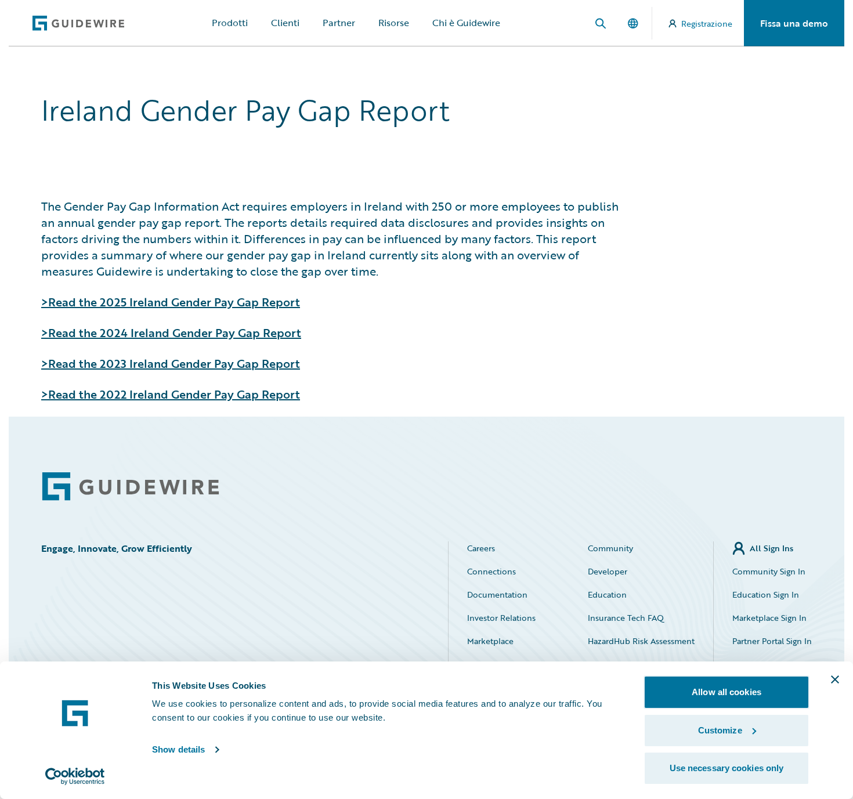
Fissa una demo (794, 23)
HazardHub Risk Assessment (641, 641)
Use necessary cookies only (727, 768)
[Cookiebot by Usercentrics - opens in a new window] (75, 776)
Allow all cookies (726, 692)
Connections (491, 571)
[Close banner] (835, 679)
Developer (607, 571)
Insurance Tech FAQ (626, 618)
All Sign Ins (771, 548)
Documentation (497, 594)
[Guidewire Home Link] (130, 486)
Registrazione (706, 23)
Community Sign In (768, 571)
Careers (481, 548)
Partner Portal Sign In (772, 641)
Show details (178, 749)
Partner (339, 23)
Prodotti (230, 23)
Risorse (393, 23)
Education (607, 594)
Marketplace (490, 641)
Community (610, 548)
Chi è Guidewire (466, 23)
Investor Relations (501, 618)
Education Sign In (765, 594)
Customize (720, 730)
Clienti (285, 23)
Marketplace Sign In (769, 618)
